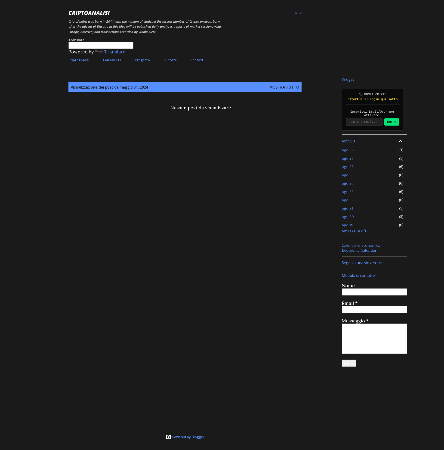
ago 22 (348, 199)
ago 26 (348, 166)
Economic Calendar (359, 250)
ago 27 (347, 158)
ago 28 (348, 150)
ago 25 (347, 175)
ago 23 (348, 191)
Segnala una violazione (362, 262)
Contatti (197, 60)
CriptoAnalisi (89, 13)
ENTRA (391, 122)
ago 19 (347, 224)
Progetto (142, 60)
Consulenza (112, 60)
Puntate (170, 60)
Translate (114, 52)
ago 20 (348, 216)
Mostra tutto (284, 87)
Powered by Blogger (187, 437)
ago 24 (348, 183)
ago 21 (347, 208)
